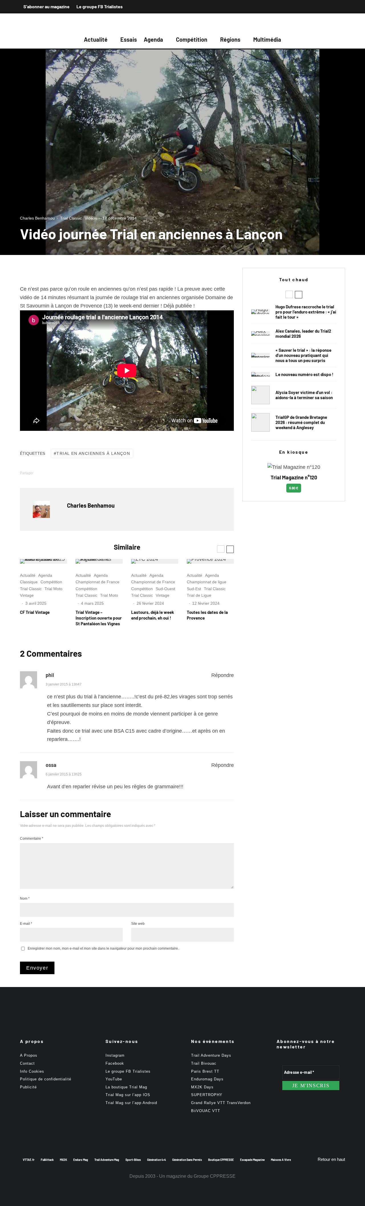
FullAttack (47, 1159)
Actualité (96, 39)
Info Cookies (32, 1071)
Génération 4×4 (156, 1159)
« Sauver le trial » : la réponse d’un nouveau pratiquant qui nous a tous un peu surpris (303, 355)
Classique (29, 582)
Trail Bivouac (203, 1063)
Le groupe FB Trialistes (99, 6)
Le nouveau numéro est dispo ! (304, 374)
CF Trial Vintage (35, 612)
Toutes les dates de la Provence (207, 615)
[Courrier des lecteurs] (260, 355)
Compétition (191, 39)
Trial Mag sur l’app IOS (128, 1095)
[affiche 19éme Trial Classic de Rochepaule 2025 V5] (43, 561)
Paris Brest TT (205, 1071)
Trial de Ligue (199, 595)
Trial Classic (71, 218)
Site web (138, 924)
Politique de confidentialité (45, 1079)
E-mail (26, 924)
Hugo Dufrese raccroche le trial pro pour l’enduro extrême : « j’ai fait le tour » (305, 311)
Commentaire (31, 839)
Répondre (222, 675)
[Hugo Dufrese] (260, 311)
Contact (27, 1063)
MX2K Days (202, 1087)
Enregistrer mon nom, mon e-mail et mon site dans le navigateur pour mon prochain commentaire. (103, 948)
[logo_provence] (210, 561)
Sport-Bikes (133, 1159)
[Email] (94, 473)
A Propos (28, 1055)
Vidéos (91, 218)
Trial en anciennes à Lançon (93, 453)
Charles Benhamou (37, 218)
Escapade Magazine (252, 1159)
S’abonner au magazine (46, 6)
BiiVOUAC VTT (205, 1111)
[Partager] (49, 473)
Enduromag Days (207, 1079)
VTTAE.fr (29, 1159)
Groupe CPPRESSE (215, 1176)
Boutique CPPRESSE (221, 1159)
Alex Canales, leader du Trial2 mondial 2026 (303, 333)
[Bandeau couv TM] (260, 374)
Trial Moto (53, 588)
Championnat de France (97, 582)
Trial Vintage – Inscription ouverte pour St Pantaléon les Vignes (99, 618)
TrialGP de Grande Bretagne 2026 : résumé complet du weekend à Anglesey (301, 422)
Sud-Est (194, 588)
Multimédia (267, 39)
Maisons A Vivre (281, 1159)
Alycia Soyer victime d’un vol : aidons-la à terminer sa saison (304, 395)
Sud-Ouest (165, 588)
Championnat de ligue (206, 582)
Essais (128, 39)
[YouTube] (340, 6)
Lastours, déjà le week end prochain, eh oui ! (152, 615)
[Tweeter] (64, 473)
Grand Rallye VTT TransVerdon (221, 1103)
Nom (25, 899)
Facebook (115, 1063)
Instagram (115, 1055)
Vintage (27, 595)
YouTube (114, 1079)
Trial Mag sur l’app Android (131, 1103)
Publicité (28, 1087)
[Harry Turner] (260, 422)
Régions (230, 39)
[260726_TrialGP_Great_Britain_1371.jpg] (260, 395)
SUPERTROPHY (206, 1095)
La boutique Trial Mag (126, 1087)
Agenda (153, 39)
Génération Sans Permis (187, 1159)
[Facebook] (319, 6)
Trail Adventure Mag (106, 1159)
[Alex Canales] (260, 333)
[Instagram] (330, 6)
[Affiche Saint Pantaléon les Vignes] (99, 561)
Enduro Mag (80, 1159)
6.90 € (293, 488)
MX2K (63, 1159)
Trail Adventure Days (211, 1055)
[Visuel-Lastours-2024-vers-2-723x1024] (154, 561)
